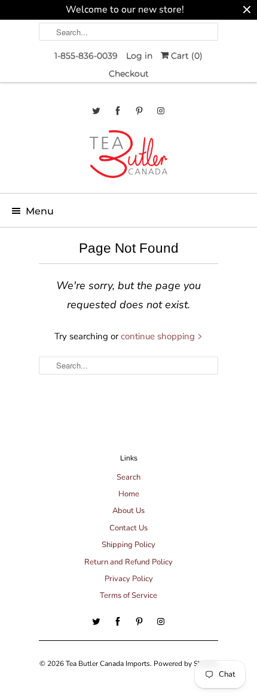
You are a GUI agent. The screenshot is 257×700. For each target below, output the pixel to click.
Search (128, 477)
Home (128, 494)
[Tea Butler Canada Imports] (128, 157)
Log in (139, 55)
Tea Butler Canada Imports (108, 663)
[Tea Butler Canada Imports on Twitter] (96, 110)
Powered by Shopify (186, 663)
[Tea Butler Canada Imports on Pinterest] (139, 110)
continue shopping (159, 336)
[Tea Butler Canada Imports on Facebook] (118, 110)
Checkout (129, 73)
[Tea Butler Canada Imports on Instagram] (161, 110)
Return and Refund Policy (128, 562)
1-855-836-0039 (86, 55)
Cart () (186, 55)
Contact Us (128, 528)
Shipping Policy (128, 544)
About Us (128, 510)
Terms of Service (128, 595)
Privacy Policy (129, 578)
